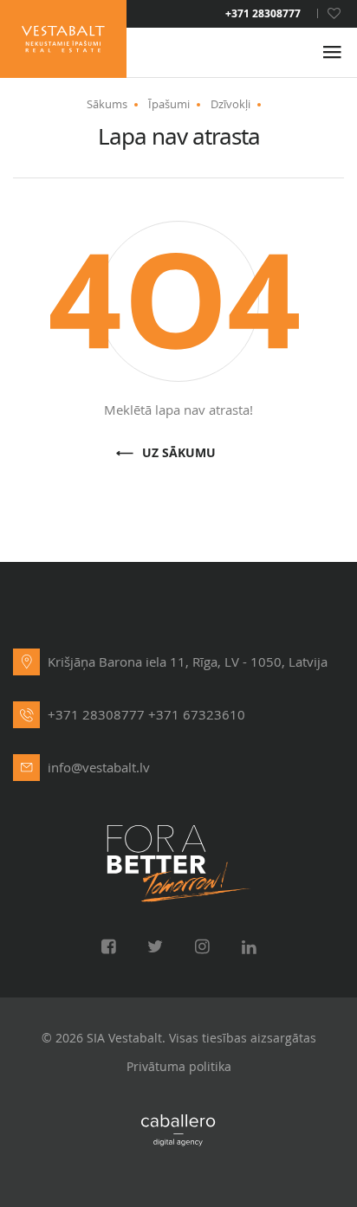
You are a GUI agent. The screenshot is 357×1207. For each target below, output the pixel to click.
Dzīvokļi (230, 104)
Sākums (107, 104)
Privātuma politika (179, 1066)
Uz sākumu (179, 453)
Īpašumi (169, 104)
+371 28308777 (263, 14)
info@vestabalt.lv (99, 767)
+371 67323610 (196, 714)
